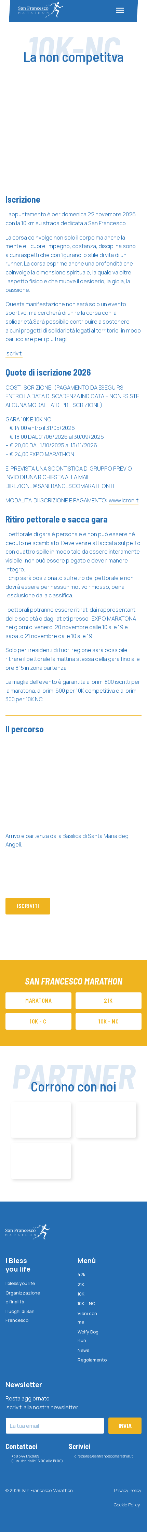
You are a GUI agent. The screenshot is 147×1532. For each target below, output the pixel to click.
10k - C (38, 1021)
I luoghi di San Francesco (20, 1315)
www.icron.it (123, 500)
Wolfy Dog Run (88, 1336)
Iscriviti (14, 353)
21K (81, 1284)
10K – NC (86, 1303)
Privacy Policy (128, 1490)
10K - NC (108, 1021)
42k (81, 1274)
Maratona (38, 1000)
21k (108, 1000)
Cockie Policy (127, 1505)
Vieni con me (87, 1317)
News (83, 1350)
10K (81, 1294)
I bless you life (20, 1283)
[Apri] (120, 10)
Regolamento (90, 1360)
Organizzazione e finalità (20, 1297)
